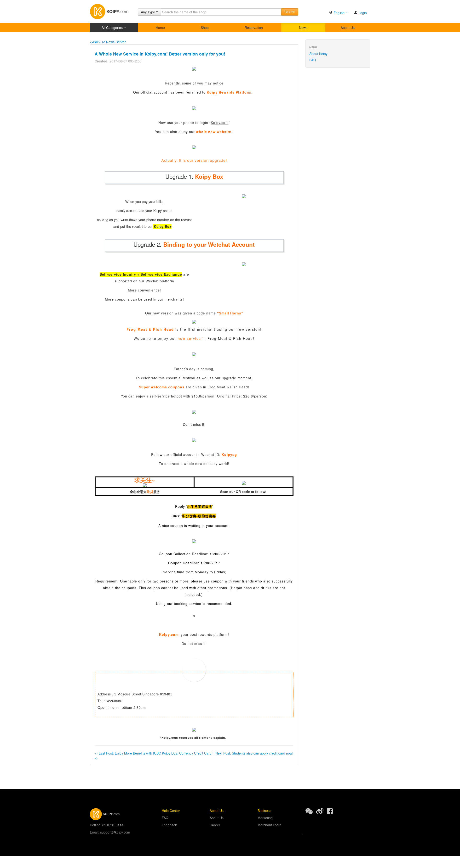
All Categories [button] (113, 27)
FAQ (312, 59)
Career (215, 824)
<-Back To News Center (108, 41)
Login (362, 12)
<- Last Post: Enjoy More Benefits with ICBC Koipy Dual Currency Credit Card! (154, 753)
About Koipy (318, 53)
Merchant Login (269, 824)
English (339, 12)
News (303, 27)
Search (289, 12)
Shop (205, 27)
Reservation (254, 27)
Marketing (265, 817)
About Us (348, 27)
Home (160, 27)
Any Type (148, 12)
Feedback (169, 824)
